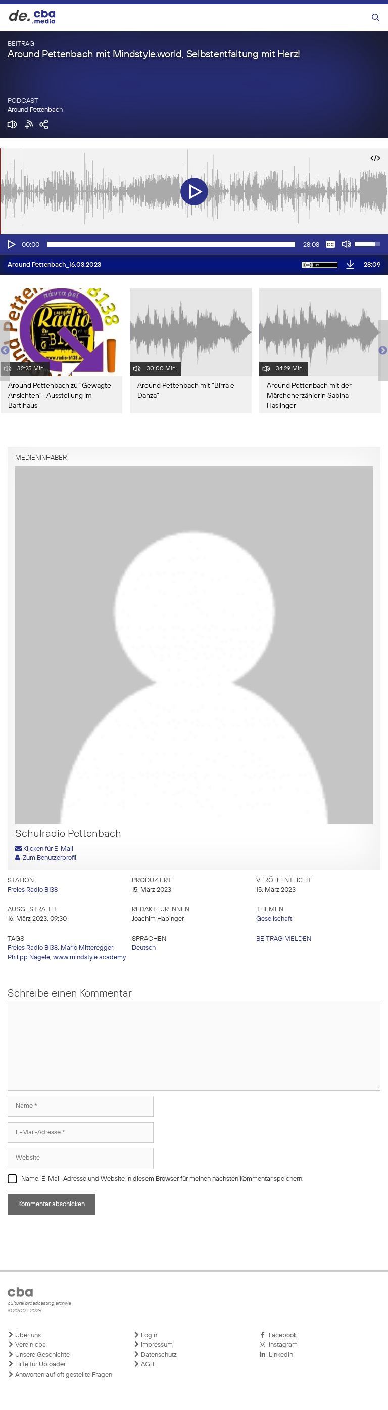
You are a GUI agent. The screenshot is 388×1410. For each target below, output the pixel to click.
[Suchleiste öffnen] (375, 18)
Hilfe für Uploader (40, 1364)
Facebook (281, 1335)
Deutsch (144, 948)
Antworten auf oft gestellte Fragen (63, 1375)
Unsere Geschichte (42, 1355)
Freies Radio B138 (33, 890)
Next (383, 351)
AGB (146, 1364)
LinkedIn (279, 1355)
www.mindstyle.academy (89, 957)
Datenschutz (158, 1355)
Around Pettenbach (35, 110)
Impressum (156, 1345)
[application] (194, 244)
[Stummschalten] (347, 244)
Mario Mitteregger (87, 948)
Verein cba (30, 1345)
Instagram (282, 1345)
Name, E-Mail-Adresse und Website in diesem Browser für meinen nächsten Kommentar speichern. (162, 1179)
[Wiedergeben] (11, 244)
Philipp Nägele (29, 957)
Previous (5, 351)
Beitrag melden (283, 939)
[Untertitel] (330, 244)
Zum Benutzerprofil (48, 858)
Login (148, 1335)
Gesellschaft (274, 919)
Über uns (27, 1335)
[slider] (171, 244)
